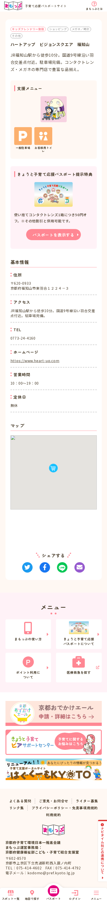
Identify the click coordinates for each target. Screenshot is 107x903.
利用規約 (53, 814)
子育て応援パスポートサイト (45, 6)
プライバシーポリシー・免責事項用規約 (65, 808)
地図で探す (32, 899)
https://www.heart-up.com (34, 360)
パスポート (53, 899)
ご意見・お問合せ (53, 801)
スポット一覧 (11, 899)
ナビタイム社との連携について (102, 850)
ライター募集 (87, 801)
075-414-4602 (29, 867)
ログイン (75, 899)
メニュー (96, 899)
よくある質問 (20, 801)
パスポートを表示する (53, 235)
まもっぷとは (94, 9)
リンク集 (16, 808)
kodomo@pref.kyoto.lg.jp (51, 872)
